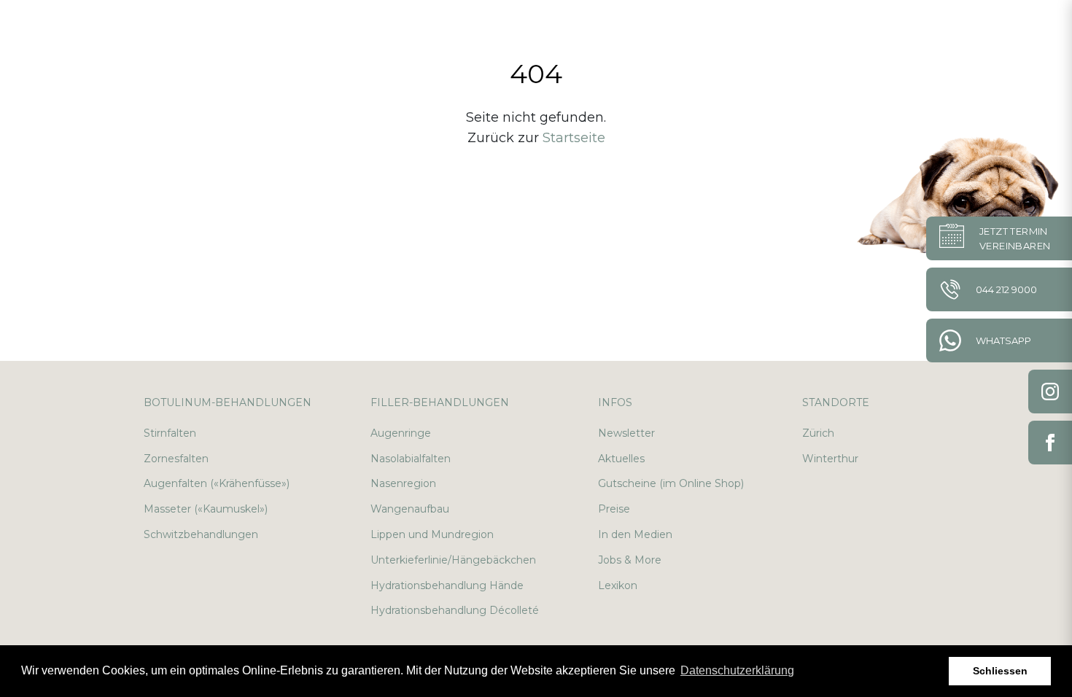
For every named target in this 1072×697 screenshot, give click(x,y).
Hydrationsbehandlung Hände (447, 585)
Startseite (574, 138)
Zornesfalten (176, 458)
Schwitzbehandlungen (201, 534)
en (1021, 29)
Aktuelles (621, 458)
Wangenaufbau (409, 508)
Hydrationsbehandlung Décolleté (454, 610)
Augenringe (400, 433)
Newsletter (626, 433)
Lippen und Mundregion (432, 534)
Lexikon (617, 585)
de (987, 29)
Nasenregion (403, 483)
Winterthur (830, 458)
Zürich (818, 433)
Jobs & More (629, 559)
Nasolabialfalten (410, 458)
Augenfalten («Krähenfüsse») (217, 483)
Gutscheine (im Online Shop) (671, 483)
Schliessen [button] (1000, 671)
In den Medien (635, 534)
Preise (614, 508)
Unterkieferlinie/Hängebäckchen (453, 559)
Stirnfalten (170, 433)
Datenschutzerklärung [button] (737, 670)
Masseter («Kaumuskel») (206, 508)
